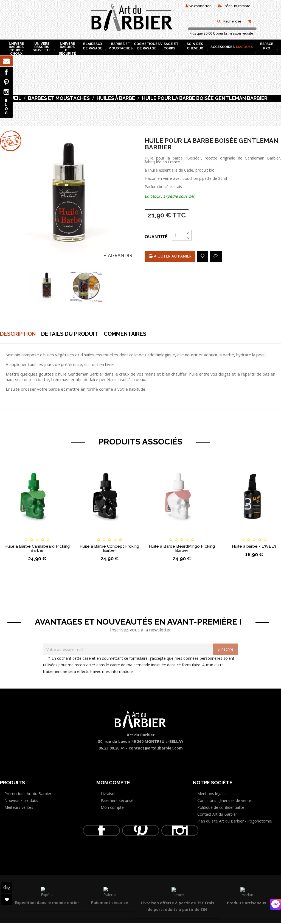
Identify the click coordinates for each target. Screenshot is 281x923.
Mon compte (112, 807)
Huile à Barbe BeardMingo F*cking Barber (182, 548)
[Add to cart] (9, 534)
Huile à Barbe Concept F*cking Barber (109, 548)
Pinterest (6, 82)
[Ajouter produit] (215, 256)
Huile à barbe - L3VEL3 (254, 546)
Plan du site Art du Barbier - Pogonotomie (234, 821)
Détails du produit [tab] (69, 334)
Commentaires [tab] (125, 334)
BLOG (6, 106)
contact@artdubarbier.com (156, 748)
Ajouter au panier (172, 256)
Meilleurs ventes (18, 807)
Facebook (6, 72)
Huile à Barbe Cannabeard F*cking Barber (37, 548)
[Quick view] (65, 534)
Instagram (6, 92)
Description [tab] (18, 334)
